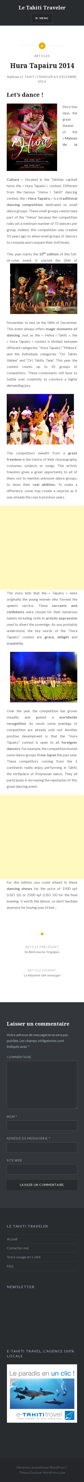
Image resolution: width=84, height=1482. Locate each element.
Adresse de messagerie (28, 1138)
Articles (42, 56)
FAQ (10, 1266)
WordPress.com (54, 1472)
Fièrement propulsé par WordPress (41, 1467)
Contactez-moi (18, 1248)
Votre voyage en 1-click (24, 1257)
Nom (12, 1116)
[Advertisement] (42, 548)
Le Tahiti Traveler (42, 7)
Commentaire (19, 1057)
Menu (44, 18)
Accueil (12, 1239)
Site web (14, 1160)
